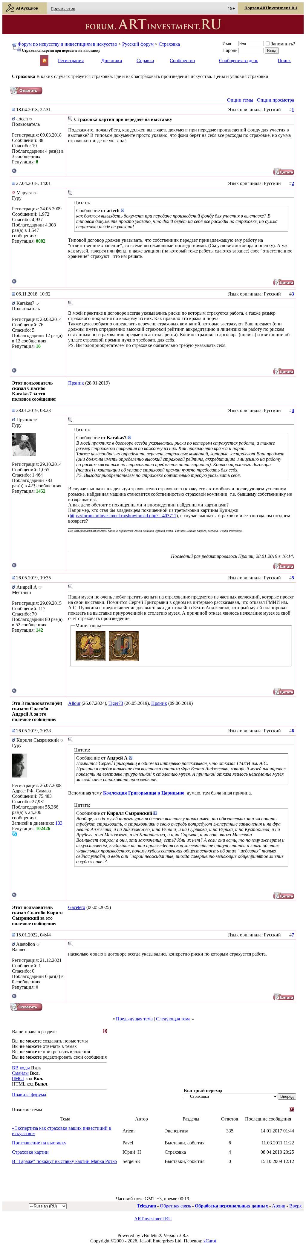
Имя (226, 43)
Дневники (111, 60)
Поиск (284, 60)
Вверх (295, 1205)
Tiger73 (115, 703)
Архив (278, 1205)
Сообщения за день (238, 60)
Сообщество (182, 60)
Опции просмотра (275, 99)
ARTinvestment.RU (153, 1218)
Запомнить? (283, 43)
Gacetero (76, 907)
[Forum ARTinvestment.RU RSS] (44, 61)
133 (58, 823)
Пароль (229, 50)
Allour (74, 703)
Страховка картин (30, 1152)
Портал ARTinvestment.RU (270, 7)
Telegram (146, 1205)
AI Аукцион (27, 8)
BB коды (21, 1067)
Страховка (169, 44)
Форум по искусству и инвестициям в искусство (67, 44)
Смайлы (20, 1073)
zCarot (210, 1240)
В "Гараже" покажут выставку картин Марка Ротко (64, 1161)
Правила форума (29, 1094)
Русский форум (138, 44)
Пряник (76, 382)
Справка (145, 60)
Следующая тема (173, 1018)
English (18, 57)
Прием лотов (63, 8)
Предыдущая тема (134, 1018)
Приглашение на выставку (39, 1142)
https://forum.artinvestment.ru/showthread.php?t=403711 (123, 515)
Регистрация (71, 60)
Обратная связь (175, 1205)
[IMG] (18, 1078)
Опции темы (240, 99)
